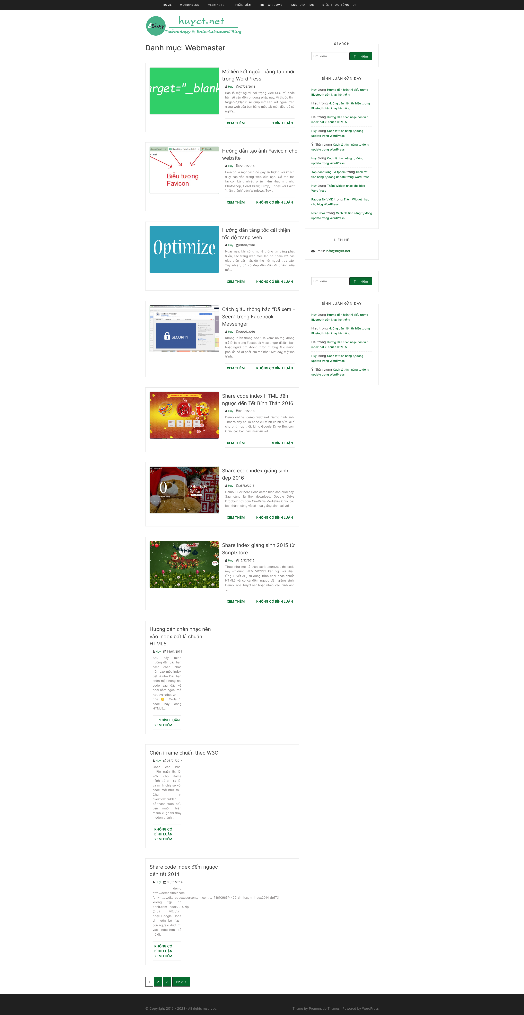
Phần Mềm (243, 4)
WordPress (189, 4)
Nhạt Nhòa (318, 213)
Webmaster (217, 4)
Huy (230, 86)
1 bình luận (282, 123)
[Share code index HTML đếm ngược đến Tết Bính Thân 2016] (186, 415)
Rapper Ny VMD (322, 199)
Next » (181, 982)
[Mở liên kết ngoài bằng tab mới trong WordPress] (186, 90)
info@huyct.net (338, 251)
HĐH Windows (271, 4)
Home (167, 4)
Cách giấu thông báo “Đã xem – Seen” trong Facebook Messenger (258, 316)
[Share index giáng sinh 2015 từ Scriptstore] (186, 564)
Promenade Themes (324, 1008)
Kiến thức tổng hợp (339, 4)
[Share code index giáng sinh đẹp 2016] (186, 490)
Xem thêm (236, 123)
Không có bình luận (274, 202)
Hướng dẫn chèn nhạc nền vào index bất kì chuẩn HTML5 (180, 636)
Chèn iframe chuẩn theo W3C (184, 753)
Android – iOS (302, 4)
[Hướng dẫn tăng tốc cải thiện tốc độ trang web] (186, 249)
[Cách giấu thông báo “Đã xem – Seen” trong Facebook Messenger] (186, 328)
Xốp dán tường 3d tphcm (328, 172)
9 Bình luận (282, 443)
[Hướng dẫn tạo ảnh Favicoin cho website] (186, 170)
